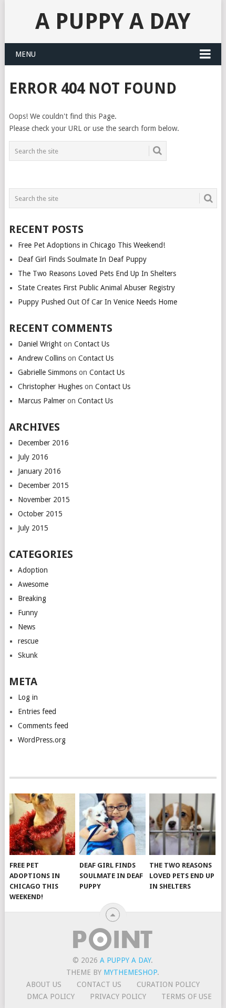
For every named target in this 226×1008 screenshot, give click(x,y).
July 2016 (33, 457)
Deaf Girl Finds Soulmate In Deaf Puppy (82, 259)
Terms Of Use (186, 996)
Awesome (33, 584)
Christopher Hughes (50, 386)
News (26, 627)
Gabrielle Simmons (47, 372)
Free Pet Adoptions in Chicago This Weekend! (91, 245)
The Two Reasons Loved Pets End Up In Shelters (97, 273)
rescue (28, 641)
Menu (25, 54)
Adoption (33, 570)
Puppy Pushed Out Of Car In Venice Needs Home (97, 302)
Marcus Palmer (41, 400)
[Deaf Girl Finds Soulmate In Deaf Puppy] (112, 824)
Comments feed (43, 725)
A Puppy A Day (112, 21)
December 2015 (43, 485)
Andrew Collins (42, 358)
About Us (43, 984)
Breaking (32, 598)
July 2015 (33, 528)
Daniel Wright (39, 344)
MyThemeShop (130, 972)
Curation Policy (168, 984)
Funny (28, 612)
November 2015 (44, 499)
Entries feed (37, 711)
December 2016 (43, 443)
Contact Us (91, 344)
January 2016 (39, 471)
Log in (28, 697)
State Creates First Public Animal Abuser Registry (96, 287)
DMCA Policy (51, 996)
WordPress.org (42, 740)
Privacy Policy (118, 996)
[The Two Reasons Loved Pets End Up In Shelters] (182, 824)
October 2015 (40, 514)
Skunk (28, 655)
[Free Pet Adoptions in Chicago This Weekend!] (42, 824)
